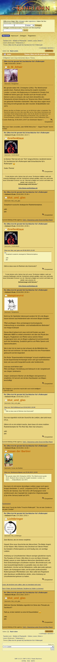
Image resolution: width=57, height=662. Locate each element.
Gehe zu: (51, 644)
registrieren (32, 21)
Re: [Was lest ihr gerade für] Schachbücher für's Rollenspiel (26, 133)
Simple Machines (36, 658)
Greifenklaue (16, 138)
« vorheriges (43, 48)
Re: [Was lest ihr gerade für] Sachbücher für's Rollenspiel (25, 192)
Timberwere (19, 43)
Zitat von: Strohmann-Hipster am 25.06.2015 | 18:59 (21, 472)
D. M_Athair (15, 66)
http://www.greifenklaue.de (28, 188)
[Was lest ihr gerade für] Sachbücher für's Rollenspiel (24, 61)
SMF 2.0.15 (18, 658)
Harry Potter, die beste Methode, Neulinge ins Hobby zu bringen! (22, 588)
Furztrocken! (6, 503)
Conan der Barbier (19, 451)
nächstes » (50, 48)
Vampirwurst (16, 295)
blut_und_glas (16, 197)
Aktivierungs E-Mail (9, 23)
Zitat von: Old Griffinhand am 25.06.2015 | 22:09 (19, 407)
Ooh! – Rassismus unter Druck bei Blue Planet (38, 220)
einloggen (22, 21)
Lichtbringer (15, 518)
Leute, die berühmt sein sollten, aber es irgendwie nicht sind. (21, 584)
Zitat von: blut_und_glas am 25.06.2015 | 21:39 (19, 250)
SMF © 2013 (27, 658)
